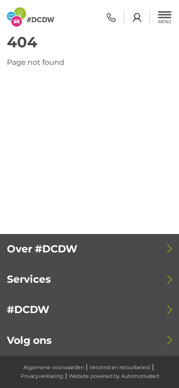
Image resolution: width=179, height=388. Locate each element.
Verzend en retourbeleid (120, 367)
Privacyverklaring (42, 376)
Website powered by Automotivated (114, 376)
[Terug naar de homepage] (30, 17)
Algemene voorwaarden (53, 367)
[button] (164, 17)
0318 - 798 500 (111, 17)
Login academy (137, 17)
